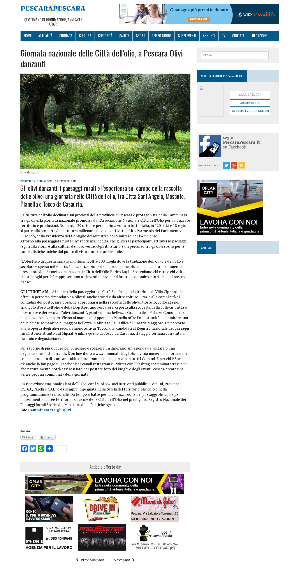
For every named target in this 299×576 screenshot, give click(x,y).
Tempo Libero (161, 35)
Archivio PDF (250, 103)
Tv (223, 35)
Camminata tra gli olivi (49, 409)
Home (28, 35)
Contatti (238, 35)
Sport (140, 35)
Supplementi (187, 35)
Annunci (209, 35)
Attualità (45, 35)
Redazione (259, 35)
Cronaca (65, 35)
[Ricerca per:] (235, 54)
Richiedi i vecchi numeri (250, 111)
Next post (122, 559)
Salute (124, 35)
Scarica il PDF (250, 95)
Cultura (85, 35)
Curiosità (105, 35)
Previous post (92, 559)
